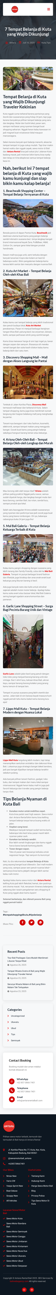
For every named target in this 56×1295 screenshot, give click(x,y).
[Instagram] (32, 1290)
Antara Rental (13, 151)
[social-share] (23, 922)
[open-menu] (48, 9)
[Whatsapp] (24, 1290)
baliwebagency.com (19, 1281)
